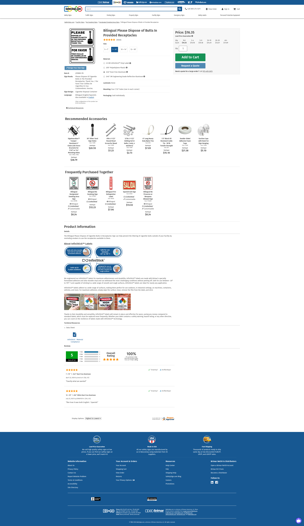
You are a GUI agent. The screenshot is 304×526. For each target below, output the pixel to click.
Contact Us (72, 473)
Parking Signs (111, 15)
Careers (168, 480)
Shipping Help (171, 473)
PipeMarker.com (188, 513)
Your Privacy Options (124, 480)
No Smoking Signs (91, 22)
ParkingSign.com (178, 513)
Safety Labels (202, 15)
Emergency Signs (179, 15)
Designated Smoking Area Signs (109, 22)
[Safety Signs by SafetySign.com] (73, 11)
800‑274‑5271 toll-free (126, 509)
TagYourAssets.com (171, 514)
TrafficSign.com (170, 513)
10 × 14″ (124, 49)
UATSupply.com (181, 514)
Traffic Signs (89, 15)
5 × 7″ (106, 49)
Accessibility (72, 484)
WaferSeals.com (192, 514)
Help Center (170, 465)
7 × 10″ (114, 49)
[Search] (179, 9)
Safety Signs (68, 15)
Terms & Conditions (75, 480)
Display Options (78, 418)
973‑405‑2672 (207, 71)
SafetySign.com (69, 22)
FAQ (167, 469)
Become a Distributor (219, 473)
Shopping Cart (121, 469)
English (91, 97)
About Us (71, 465)
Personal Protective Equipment (230, 15)
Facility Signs (80, 22)
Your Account (121, 465)
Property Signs (133, 15)
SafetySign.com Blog (173, 476)
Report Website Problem (77, 476)
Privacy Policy (73, 469)
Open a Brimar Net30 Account (222, 465)
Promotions (170, 484)
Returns (119, 476)
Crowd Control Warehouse (190, 511)
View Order (120, 473)
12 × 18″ (133, 49)
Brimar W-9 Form (217, 469)
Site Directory (73, 488)
